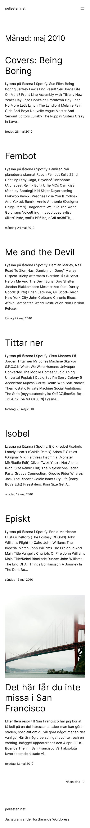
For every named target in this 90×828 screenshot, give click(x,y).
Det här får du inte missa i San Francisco (42, 697)
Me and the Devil (40, 252)
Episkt (17, 518)
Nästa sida (75, 781)
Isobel (17, 433)
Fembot (20, 156)
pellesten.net (15, 8)
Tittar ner (24, 342)
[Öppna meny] (82, 8)
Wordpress (60, 819)
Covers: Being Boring (34, 65)
